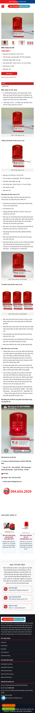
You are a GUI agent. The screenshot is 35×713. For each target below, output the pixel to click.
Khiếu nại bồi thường (6, 677)
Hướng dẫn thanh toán (7, 667)
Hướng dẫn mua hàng (6, 664)
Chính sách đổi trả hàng (7, 674)
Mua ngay (9, 73)
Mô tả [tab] (3, 83)
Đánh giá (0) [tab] (5, 86)
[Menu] (2, 6)
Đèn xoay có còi (9, 102)
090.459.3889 (13, 588)
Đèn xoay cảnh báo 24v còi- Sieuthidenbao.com (26, 537)
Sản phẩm (3, 649)
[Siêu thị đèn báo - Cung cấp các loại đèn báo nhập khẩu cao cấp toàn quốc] (19, 6)
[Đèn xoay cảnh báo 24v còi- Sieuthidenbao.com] (26, 525)
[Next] (30, 26)
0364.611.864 (13, 606)
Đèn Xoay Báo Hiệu (11, 77)
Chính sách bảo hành (6, 670)
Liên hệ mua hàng (5, 655)
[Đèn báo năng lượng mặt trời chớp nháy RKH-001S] (9, 525)
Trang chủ (3, 642)
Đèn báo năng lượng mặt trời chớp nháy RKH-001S (9, 537)
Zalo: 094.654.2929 (15, 597)
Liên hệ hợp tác (5, 652)
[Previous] (4, 26)
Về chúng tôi (4, 645)
